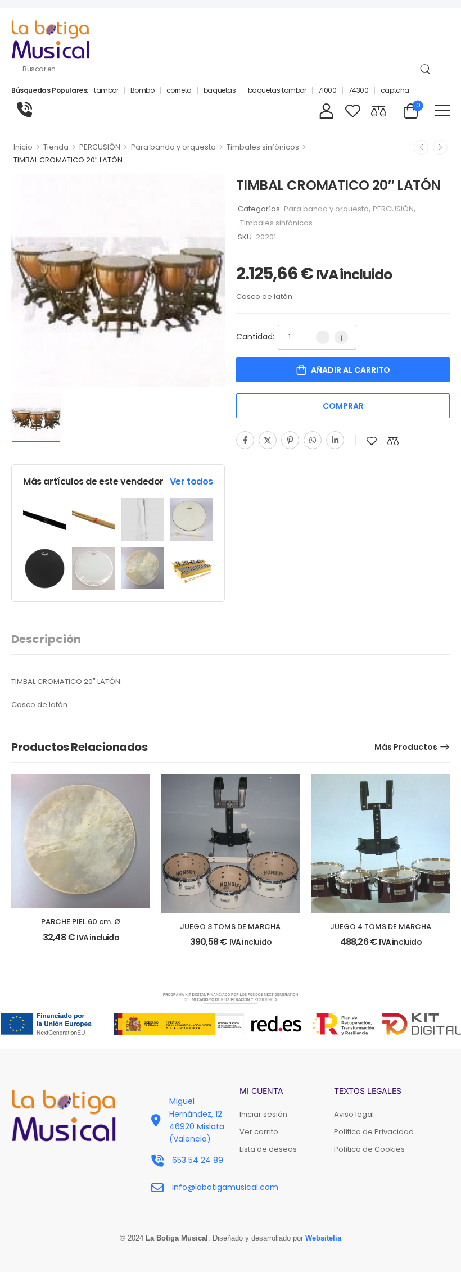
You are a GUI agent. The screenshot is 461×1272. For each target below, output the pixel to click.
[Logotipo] (50, 39)
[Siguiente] (440, 147)
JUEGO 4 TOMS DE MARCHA (380, 926)
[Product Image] (118, 280)
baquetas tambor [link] (277, 90)
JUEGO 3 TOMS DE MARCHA (230, 926)
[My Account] (326, 110)
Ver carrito (258, 1131)
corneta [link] (179, 90)
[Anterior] (421, 147)
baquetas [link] (220, 90)
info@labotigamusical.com (225, 1187)
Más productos (405, 747)
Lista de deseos (268, 1149)
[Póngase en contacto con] (24, 110)
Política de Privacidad (374, 1131)
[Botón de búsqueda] (425, 69)
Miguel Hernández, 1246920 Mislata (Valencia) (196, 1120)
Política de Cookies (369, 1149)
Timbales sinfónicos (263, 147)
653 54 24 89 (197, 1160)
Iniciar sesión (263, 1114)
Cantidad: (255, 336)
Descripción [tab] (46, 639)
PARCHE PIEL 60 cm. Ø (80, 921)
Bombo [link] (142, 90)
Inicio (23, 147)
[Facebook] (245, 440)
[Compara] (393, 441)
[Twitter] (268, 440)
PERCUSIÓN (99, 147)
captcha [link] (395, 90)
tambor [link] (106, 90)
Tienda (56, 147)
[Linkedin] (335, 440)
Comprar (343, 405)
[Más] (341, 337)
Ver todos (191, 481)
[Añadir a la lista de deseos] (371, 441)
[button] (442, 110)
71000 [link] (327, 90)
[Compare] (378, 110)
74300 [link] (359, 90)
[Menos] (322, 337)
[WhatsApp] (313, 440)
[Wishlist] (352, 110)
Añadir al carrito (350, 369)
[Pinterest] (290, 440)
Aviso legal (354, 1114)
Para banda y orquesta (173, 147)
